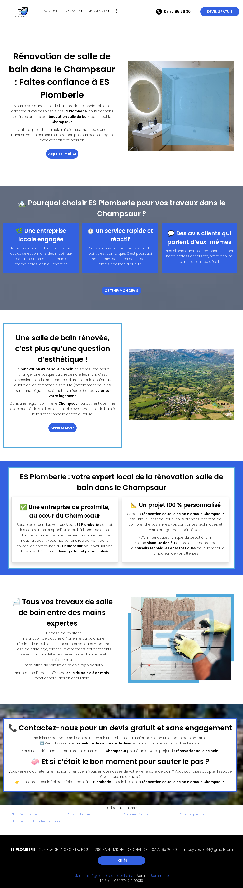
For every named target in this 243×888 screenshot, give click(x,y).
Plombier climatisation (139, 814)
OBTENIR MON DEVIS (121, 290)
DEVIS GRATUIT (220, 11)
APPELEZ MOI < (63, 427)
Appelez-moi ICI (62, 153)
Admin (142, 875)
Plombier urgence (24, 814)
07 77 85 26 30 (164, 849)
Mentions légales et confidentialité (103, 875)
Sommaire (160, 875)
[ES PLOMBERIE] (22, 12)
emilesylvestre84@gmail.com (206, 849)
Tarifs (121, 860)
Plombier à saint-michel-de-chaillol (36, 821)
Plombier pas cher (193, 814)
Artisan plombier (79, 814)
